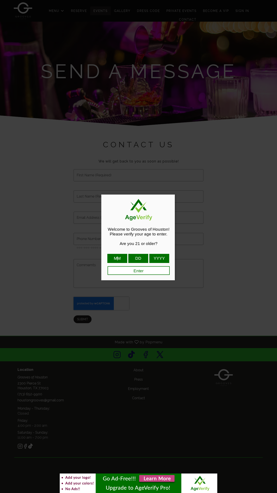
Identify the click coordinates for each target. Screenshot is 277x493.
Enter (138, 271)
